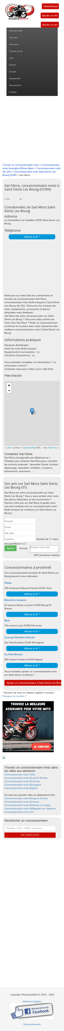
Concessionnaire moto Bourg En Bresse (26, 778)
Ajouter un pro (50, 24)
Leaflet (8, 447)
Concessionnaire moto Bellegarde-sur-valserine (30, 808)
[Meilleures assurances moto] (28, 726)
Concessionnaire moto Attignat (20, 788)
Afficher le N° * (32, 236)
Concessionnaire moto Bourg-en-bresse (26, 798)
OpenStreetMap (28, 447)
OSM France (53, 447)
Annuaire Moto (16, 31)
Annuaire (13, 38)
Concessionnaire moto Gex (19, 812)
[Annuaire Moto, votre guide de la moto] (19, 10)
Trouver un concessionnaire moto (21, 164)
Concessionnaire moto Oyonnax (21, 801)
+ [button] (9, 385)
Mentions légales (32, 1001)
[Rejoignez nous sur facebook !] (32, 1010)
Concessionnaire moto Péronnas (22, 781)
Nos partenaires (32, 1024)
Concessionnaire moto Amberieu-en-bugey (27, 805)
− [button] (9, 390)
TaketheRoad (50, 6)
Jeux (11, 58)
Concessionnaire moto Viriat (19, 774)
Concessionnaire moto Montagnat (22, 784)
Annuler (23, 548)
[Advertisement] (32, 129)
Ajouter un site (50, 15)
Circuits (12, 72)
